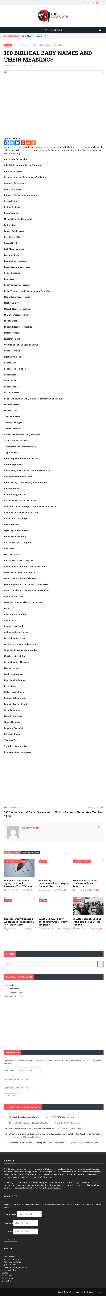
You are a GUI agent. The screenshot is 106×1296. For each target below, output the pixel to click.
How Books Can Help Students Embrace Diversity (85, 883)
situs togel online (9, 1270)
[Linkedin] (17, 142)
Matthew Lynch (11, 66)
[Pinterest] (23, 142)
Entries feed (14, 988)
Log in (11, 985)
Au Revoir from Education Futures (24, 1117)
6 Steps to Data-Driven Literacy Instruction (29, 1123)
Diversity (78, 862)
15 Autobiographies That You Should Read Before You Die (87, 921)
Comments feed (15, 992)
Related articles (12, 853)
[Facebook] (6, 142)
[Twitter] (12, 142)
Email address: (10, 1070)
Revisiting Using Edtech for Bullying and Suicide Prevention (36, 1142)
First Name (8, 1079)
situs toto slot (7, 1278)
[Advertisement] (54, 775)
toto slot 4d (6, 1281)
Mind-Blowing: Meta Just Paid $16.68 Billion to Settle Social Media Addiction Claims (60, 36)
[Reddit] (28, 142)
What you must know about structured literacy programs (53, 921)
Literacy (8, 45)
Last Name (8, 1088)
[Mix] (33, 142)
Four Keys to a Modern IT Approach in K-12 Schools (32, 1128)
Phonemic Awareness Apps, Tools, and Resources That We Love (18, 883)
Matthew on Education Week (24, 1107)
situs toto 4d (7, 1275)
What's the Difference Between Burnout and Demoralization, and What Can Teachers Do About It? (55, 1134)
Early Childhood (11, 862)
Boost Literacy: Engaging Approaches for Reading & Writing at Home (19, 921)
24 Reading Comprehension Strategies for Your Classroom (54, 883)
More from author (30, 853)
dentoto (5, 1273)
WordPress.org (15, 996)
